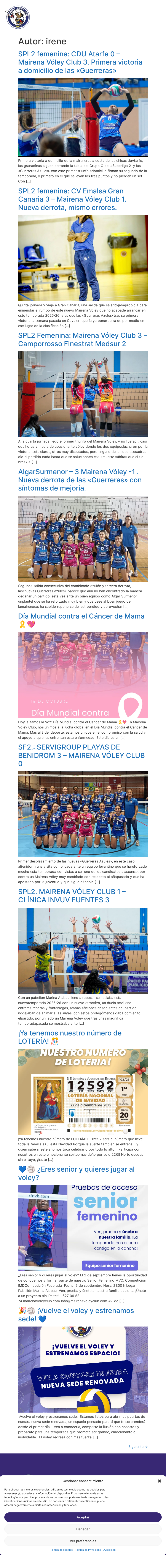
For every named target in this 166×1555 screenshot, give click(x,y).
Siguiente (138, 1446)
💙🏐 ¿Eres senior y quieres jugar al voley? (76, 1173)
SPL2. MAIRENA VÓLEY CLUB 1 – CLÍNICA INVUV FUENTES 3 (72, 895)
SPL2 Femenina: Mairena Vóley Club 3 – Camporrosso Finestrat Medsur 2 (82, 339)
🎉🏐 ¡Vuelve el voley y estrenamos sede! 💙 (76, 1314)
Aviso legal (109, 1549)
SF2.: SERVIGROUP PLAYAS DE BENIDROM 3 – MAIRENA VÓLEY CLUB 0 (81, 755)
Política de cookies (61, 1549)
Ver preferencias (83, 1541)
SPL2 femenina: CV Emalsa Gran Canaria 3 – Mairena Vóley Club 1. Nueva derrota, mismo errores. (72, 199)
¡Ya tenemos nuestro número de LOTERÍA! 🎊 (70, 1037)
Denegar (83, 1529)
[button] (159, 1481)
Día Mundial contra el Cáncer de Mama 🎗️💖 (81, 620)
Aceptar (83, 1517)
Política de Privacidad (88, 1549)
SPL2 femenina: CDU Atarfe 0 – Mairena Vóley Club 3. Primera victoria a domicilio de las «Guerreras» (80, 62)
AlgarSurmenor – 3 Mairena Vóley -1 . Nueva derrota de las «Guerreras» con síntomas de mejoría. (80, 479)
